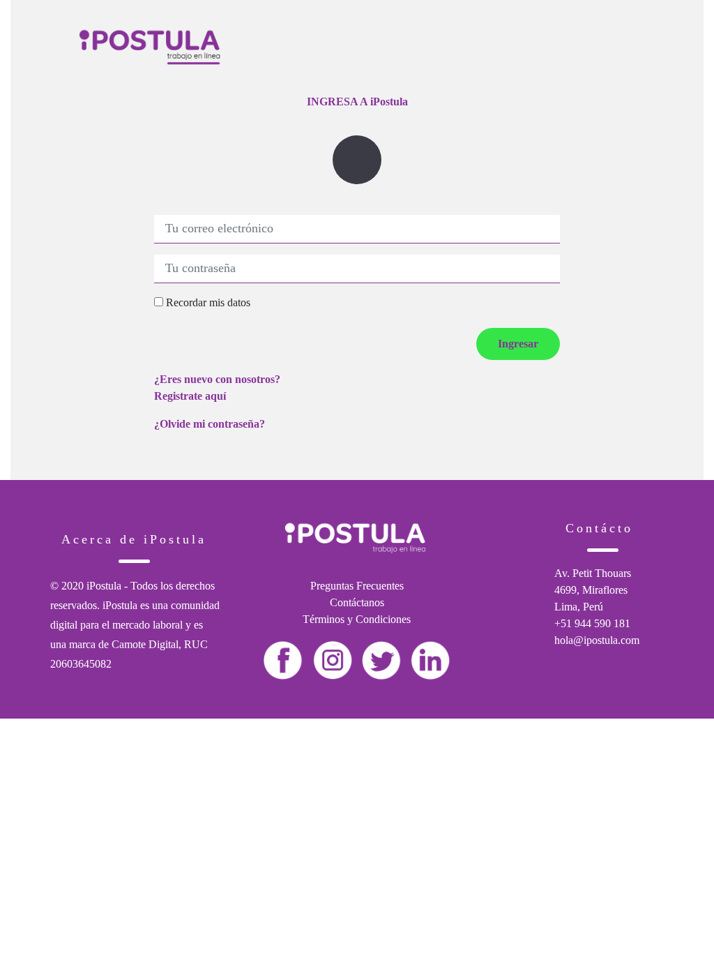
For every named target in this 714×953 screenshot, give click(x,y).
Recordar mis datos (206, 302)
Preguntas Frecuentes (357, 586)
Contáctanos (357, 602)
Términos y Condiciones (357, 619)
